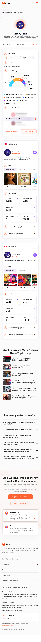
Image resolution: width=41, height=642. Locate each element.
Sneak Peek (19, 503)
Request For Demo (19, 497)
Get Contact (29, 131)
